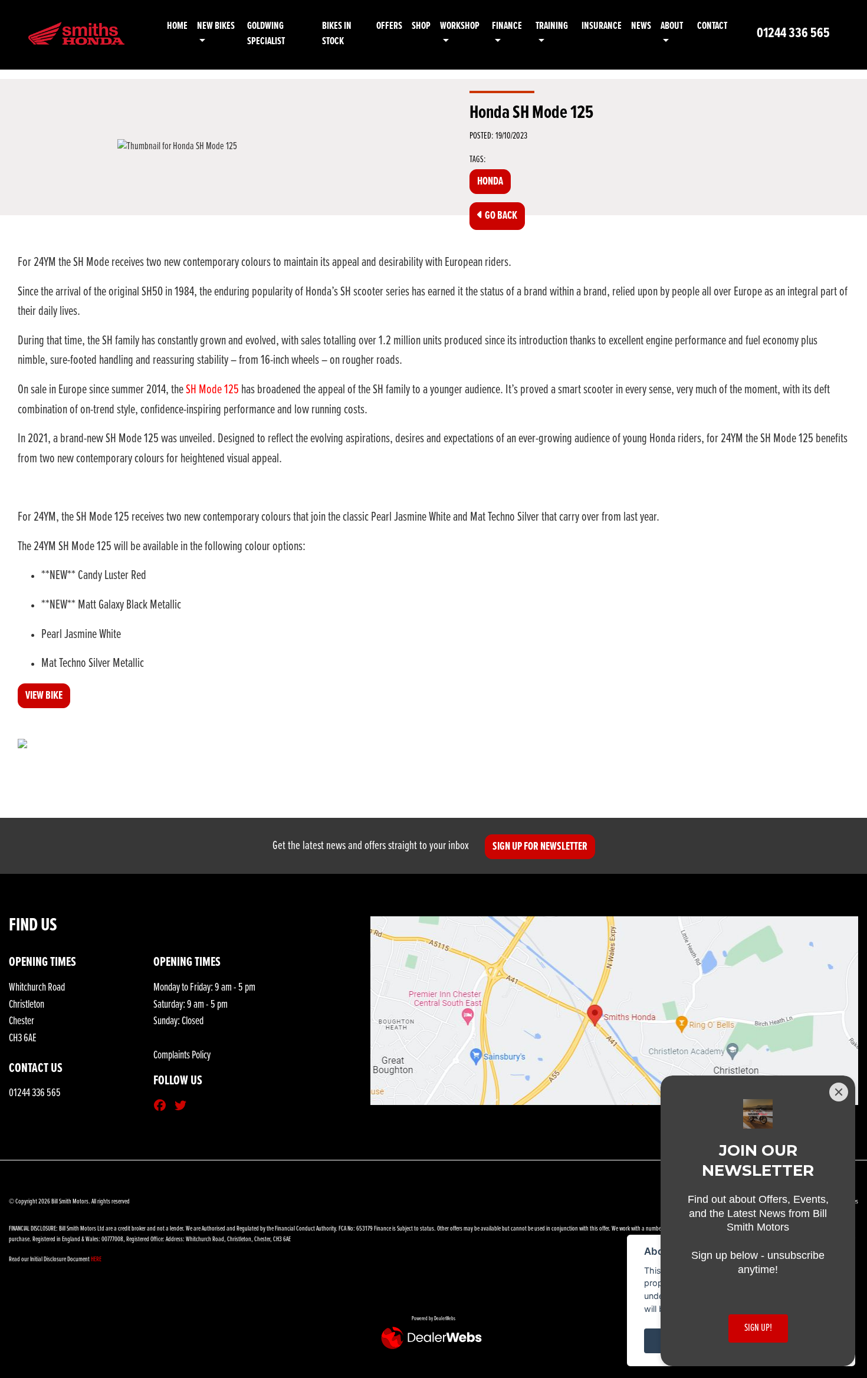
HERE (96, 1259)
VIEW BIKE (44, 696)
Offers (389, 26)
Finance (507, 26)
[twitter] (183, 1106)
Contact (712, 26)
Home (177, 26)
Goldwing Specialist (266, 33)
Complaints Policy (182, 1055)
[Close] (838, 1092)
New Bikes (216, 26)
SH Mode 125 (212, 390)
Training (552, 26)
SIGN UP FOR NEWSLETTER (539, 847)
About (672, 26)
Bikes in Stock (337, 33)
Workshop (460, 26)
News (641, 26)
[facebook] (162, 1106)
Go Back (500, 216)
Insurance (602, 26)
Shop (421, 26)
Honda (490, 182)
